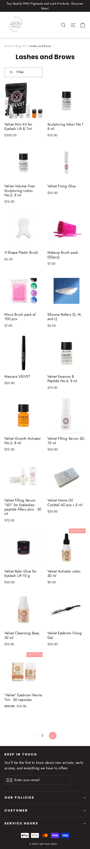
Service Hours (21, 823)
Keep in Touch (20, 754)
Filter (20, 71)
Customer (16, 810)
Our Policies (19, 797)
